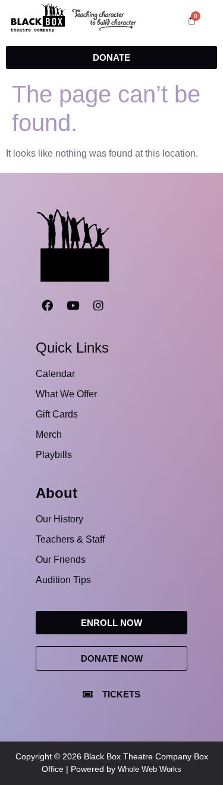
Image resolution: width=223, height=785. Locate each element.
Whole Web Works (149, 769)
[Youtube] (72, 305)
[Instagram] (98, 305)
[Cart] (192, 20)
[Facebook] (47, 305)
